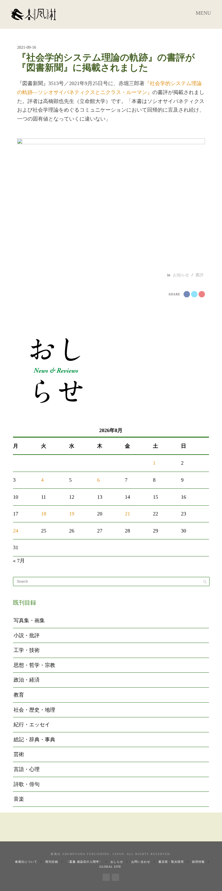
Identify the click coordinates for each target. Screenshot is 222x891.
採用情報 (198, 861)
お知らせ (181, 275)
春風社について (26, 861)
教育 (19, 695)
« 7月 (19, 561)
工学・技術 (27, 650)
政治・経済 (27, 680)
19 (71, 514)
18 (43, 514)
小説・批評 (27, 635)
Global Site (110, 866)
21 (127, 514)
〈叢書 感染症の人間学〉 (84, 861)
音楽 (19, 799)
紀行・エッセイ (32, 724)
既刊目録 (51, 861)
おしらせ (116, 861)
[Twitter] (115, 876)
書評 (199, 275)
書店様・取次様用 (171, 861)
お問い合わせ (140, 861)
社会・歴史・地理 (34, 710)
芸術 (19, 754)
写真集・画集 (29, 620)
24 (15, 531)
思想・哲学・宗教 (34, 665)
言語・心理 (27, 769)
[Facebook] (106, 876)
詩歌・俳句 (27, 784)
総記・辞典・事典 (34, 739)
